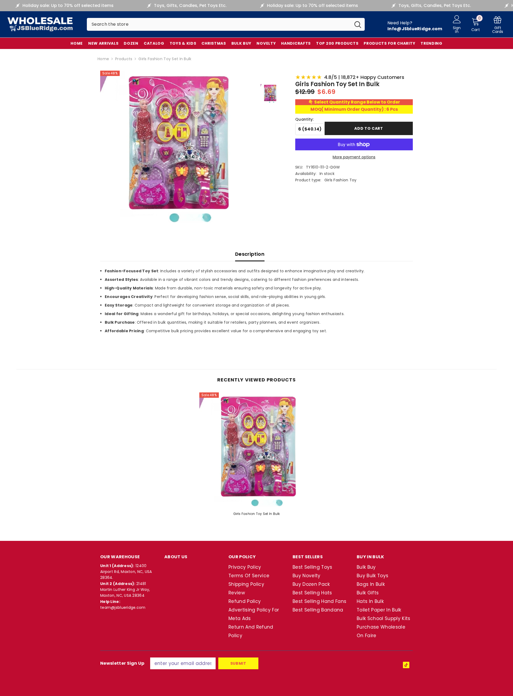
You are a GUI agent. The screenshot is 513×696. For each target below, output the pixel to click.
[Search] (226, 24)
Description (250, 254)
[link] (497, 24)
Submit (238, 663)
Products (123, 59)
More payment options (354, 157)
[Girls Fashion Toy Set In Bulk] (256, 449)
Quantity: (304, 119)
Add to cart (368, 128)
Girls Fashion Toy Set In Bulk (256, 513)
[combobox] (219, 24)
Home (103, 59)
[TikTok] (406, 665)
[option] (256, 455)
